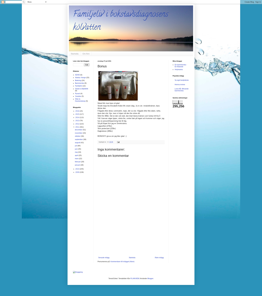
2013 (77, 121)
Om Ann (86, 54)
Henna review (180, 85)
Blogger (150, 278)
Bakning (78, 80)
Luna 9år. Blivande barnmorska (182, 90)
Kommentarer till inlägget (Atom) (122, 262)
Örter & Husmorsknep (80, 100)
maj (76, 152)
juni (76, 149)
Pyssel (77, 94)
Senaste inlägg (103, 258)
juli (76, 146)
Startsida (74, 54)
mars (77, 159)
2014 (77, 117)
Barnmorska (79, 83)
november (79, 133)
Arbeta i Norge (80, 78)
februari (78, 162)
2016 (77, 111)
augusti (78, 143)
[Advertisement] (131, 236)
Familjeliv (78, 86)
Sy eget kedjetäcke (182, 80)
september (79, 139)
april (77, 155)
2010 (77, 169)
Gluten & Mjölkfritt (81, 89)
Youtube (78, 96)
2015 (77, 114)
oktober (78, 136)
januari (78, 165)
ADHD (77, 75)
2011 (77, 127)
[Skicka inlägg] (118, 142)
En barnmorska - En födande (181, 66)
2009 (77, 172)
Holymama (179, 69)
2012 (77, 124)
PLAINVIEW (134, 278)
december (79, 130)
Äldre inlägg (159, 258)
